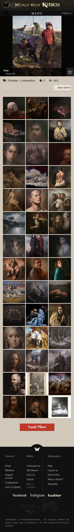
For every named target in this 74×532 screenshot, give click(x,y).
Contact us (53, 470)
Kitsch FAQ (53, 475)
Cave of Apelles (12, 487)
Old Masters (32, 470)
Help (50, 466)
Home (8, 466)
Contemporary (33, 466)
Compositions (27, 80)
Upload (30, 479)
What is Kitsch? (55, 479)
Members (9, 470)
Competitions (11, 482)
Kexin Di (10, 73)
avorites (69, 72)
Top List (31, 475)
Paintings (13, 80)
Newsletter (53, 484)
